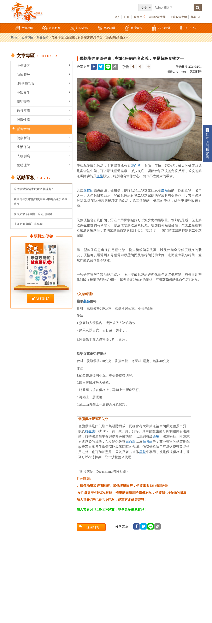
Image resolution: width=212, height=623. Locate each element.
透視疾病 (23, 110)
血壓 (132, 441)
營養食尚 (42, 37)
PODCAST (191, 28)
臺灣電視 (136, 28)
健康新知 (23, 138)
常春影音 (54, 28)
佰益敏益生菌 (157, 17)
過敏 (156, 436)
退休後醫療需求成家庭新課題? (33, 189)
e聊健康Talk (25, 83)
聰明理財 (23, 165)
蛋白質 (136, 165)
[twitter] (101, 67)
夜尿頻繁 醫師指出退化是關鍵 (33, 214)
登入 (117, 17)
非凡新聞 (164, 28)
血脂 (99, 176)
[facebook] (94, 67)
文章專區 (27, 28)
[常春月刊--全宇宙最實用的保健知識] (26, 11)
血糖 (164, 190)
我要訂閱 (42, 298)
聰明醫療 (23, 101)
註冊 (127, 17)
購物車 (139, 17)
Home (14, 37)
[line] (108, 67)
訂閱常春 (82, 28)
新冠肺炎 (23, 74)
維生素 (90, 431)
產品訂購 (109, 28)
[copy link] (115, 67)
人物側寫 (23, 156)
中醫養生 (23, 92)
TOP (204, 597)
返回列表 (196, 71)
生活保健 (23, 147)
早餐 (142, 452)
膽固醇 (147, 441)
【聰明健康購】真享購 (28, 224)
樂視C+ (195, 17)
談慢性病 (23, 120)
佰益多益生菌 (178, 17)
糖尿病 (88, 190)
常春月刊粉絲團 (207, 146)
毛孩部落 (23, 65)
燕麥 (86, 301)
